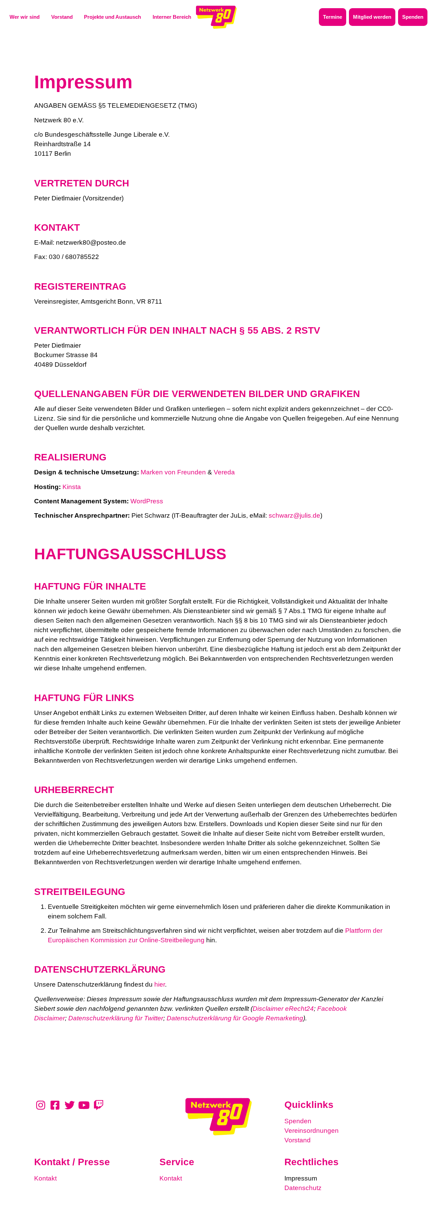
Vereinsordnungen (311, 1130)
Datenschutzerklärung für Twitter (115, 1018)
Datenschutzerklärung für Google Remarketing (235, 1018)
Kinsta (71, 486)
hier (159, 984)
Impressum (300, 1178)
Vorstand (297, 1140)
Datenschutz (303, 1187)
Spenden (297, 1121)
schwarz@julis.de (294, 515)
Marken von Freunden (173, 472)
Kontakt (45, 1178)
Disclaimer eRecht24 (283, 1008)
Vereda (224, 472)
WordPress (146, 501)
